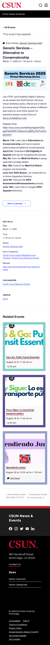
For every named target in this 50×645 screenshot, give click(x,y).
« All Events (9, 27)
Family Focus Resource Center (25, 258)
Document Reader (17, 635)
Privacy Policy (15, 628)
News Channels (17, 579)
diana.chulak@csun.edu (15, 118)
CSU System (14, 639)
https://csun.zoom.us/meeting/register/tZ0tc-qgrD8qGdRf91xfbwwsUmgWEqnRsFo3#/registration (24, 131)
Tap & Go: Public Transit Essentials (23, 357)
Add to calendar (14, 203)
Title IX (26, 621)
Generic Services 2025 (13, 246)
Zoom (5, 298)
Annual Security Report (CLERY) (23, 632)
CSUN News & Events (13, 14)
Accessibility (14, 621)
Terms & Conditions (18, 624)
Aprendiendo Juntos (16, 467)
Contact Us (15, 564)
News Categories (18, 584)
